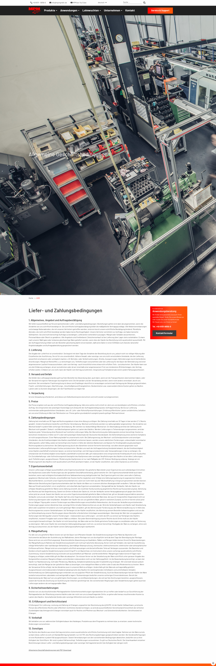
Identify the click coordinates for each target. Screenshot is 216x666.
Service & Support (160, 10)
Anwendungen (68, 10)
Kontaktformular (164, 333)
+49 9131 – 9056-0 (39, 3)
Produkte (49, 10)
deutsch (101, 2)
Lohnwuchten (90, 10)
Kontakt (130, 10)
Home (31, 298)
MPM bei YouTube (79, 3)
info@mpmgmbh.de (59, 3)
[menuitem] (101, 2)
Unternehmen (112, 10)
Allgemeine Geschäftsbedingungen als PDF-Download (50, 650)
